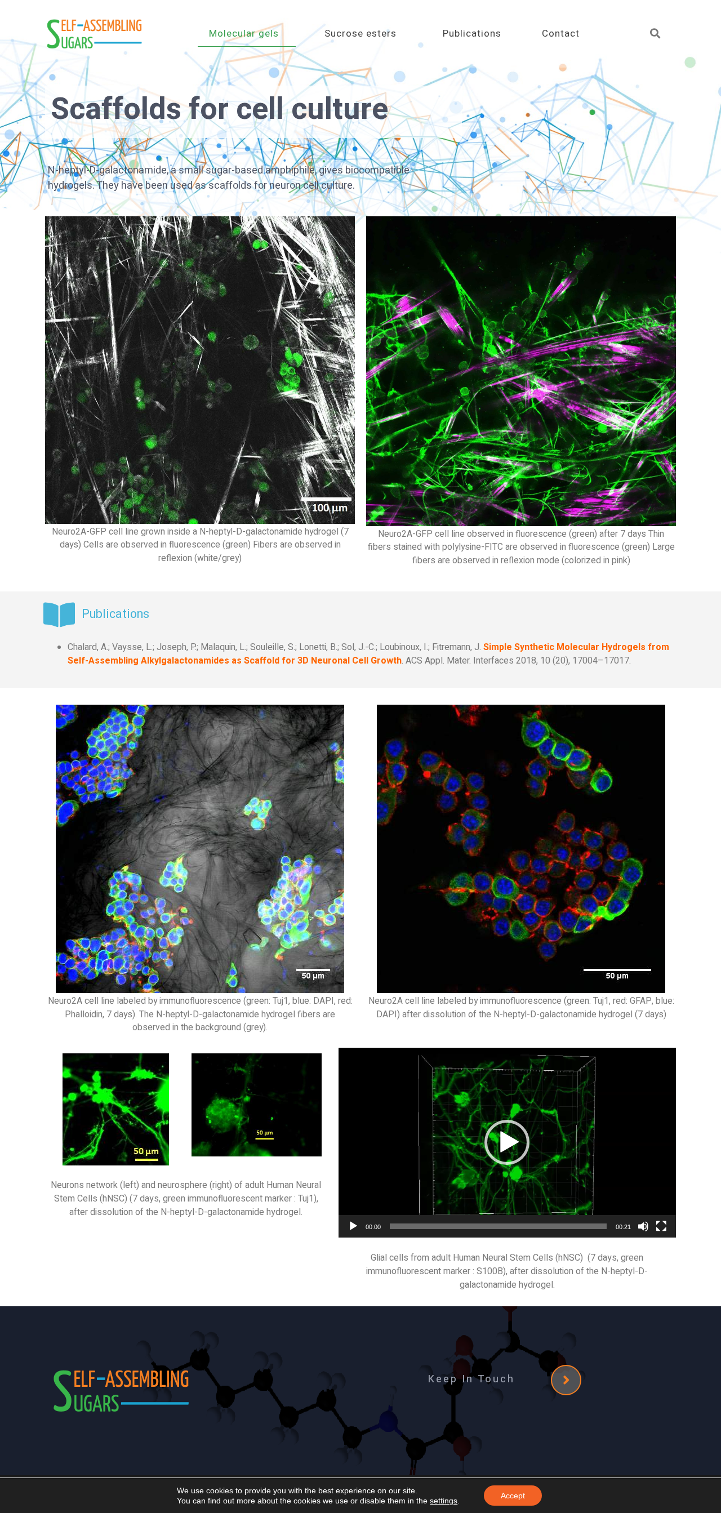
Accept (513, 1495)
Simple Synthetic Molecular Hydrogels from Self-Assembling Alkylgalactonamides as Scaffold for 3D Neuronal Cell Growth (368, 654)
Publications (472, 33)
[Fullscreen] (661, 1226)
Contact (561, 33)
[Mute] (643, 1226)
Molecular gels (244, 33)
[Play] (353, 1226)
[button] (506, 1142)
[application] (507, 1143)
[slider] (498, 1226)
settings (443, 1500)
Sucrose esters (360, 33)
